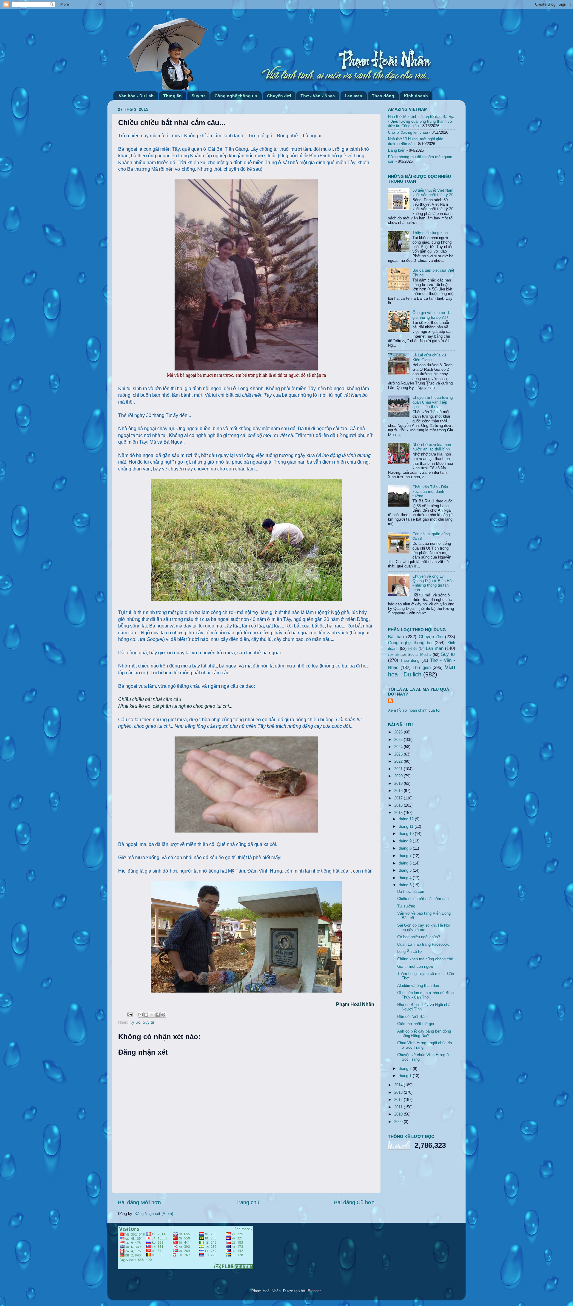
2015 (399, 813)
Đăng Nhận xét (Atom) (154, 1214)
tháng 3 (406, 885)
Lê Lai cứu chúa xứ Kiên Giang (429, 357)
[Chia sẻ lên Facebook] (158, 1015)
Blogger (314, 1291)
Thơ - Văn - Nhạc (318, 95)
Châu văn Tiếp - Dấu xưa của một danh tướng (430, 491)
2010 (399, 1114)
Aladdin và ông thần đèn (418, 986)
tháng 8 (406, 848)
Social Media (419, 655)
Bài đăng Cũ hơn (354, 1202)
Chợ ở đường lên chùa (408, 132)
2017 (399, 798)
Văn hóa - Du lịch (136, 95)
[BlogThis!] (146, 1015)
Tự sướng (406, 906)
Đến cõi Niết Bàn (411, 1017)
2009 (399, 1122)
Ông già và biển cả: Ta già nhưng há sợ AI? (432, 315)
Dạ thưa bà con (410, 892)
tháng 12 (407, 819)
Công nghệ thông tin (236, 95)
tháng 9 (406, 841)
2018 (399, 791)
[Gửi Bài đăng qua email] (130, 1014)
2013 (399, 1092)
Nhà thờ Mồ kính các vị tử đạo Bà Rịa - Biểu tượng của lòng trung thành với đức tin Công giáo (421, 121)
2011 (399, 1107)
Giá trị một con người (416, 966)
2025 (399, 740)
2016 (399, 805)
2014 (399, 1085)
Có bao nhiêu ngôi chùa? (418, 937)
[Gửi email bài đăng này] (141, 1015)
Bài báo (396, 636)
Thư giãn (172, 95)
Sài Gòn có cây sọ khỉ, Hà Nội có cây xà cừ (423, 927)
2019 (399, 784)
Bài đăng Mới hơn (139, 1202)
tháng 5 (406, 870)
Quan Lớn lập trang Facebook (423, 944)
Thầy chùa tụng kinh (430, 233)
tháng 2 (406, 1069)
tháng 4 (406, 878)
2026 (399, 732)
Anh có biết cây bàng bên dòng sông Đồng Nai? (424, 1033)
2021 (399, 769)
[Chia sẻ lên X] (152, 1015)
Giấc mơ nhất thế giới (416, 1024)
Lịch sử (393, 654)
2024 (399, 747)
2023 (399, 754)
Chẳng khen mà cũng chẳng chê (425, 959)
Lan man (353, 95)
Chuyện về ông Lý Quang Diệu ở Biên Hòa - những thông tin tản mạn (433, 583)
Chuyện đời (279, 95)
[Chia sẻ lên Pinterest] (163, 1015)
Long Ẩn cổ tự (409, 952)
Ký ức (135, 1022)
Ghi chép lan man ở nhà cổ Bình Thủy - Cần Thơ (425, 995)
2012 (399, 1100)
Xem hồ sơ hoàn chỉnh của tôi (414, 710)
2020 (399, 776)
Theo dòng (383, 95)
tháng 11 (407, 826)
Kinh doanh (416, 95)
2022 (399, 761)
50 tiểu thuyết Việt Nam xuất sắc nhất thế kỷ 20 (432, 192)
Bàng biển (396, 150)
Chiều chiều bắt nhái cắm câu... (424, 899)
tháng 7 (406, 856)
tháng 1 (406, 1076)
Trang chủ (247, 1202)
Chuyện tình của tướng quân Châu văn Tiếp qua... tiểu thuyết (432, 402)
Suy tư (198, 95)
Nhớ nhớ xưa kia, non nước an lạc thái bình (431, 447)
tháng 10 (407, 834)
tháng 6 (406, 863)
